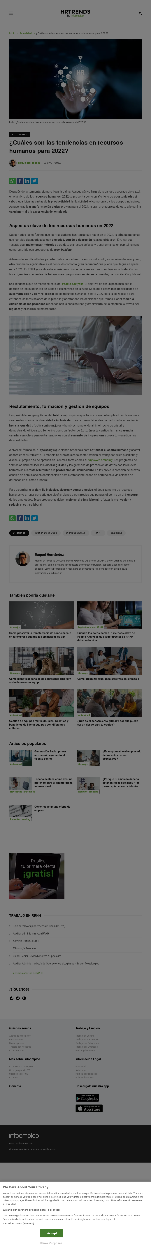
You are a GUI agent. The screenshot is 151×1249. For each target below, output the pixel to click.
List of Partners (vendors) (18, 1223)
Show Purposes (51, 1243)
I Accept (51, 1233)
